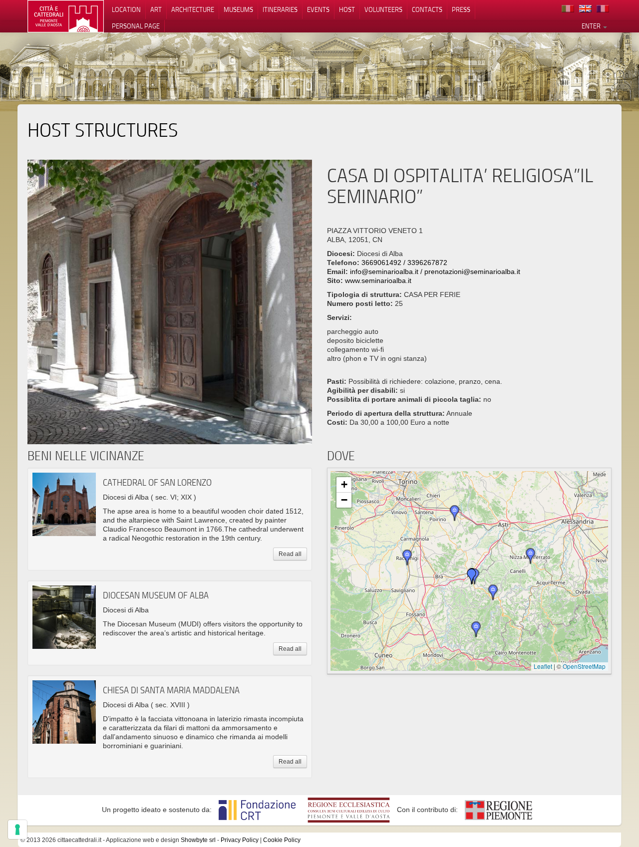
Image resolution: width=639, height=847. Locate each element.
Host (347, 9)
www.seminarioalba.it (378, 280)
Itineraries (280, 9)
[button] (493, 592)
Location (126, 9)
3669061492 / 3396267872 (404, 263)
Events (318, 9)
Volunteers (383, 9)
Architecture (192, 9)
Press (461, 9)
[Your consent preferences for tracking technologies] (17, 829)
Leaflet (543, 666)
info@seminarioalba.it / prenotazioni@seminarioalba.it (435, 272)
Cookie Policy (282, 840)
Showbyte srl (198, 840)
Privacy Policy (240, 840)
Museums (238, 9)
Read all (290, 554)
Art (156, 9)
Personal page (136, 25)
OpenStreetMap (584, 666)
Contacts (427, 9)
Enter (592, 25)
